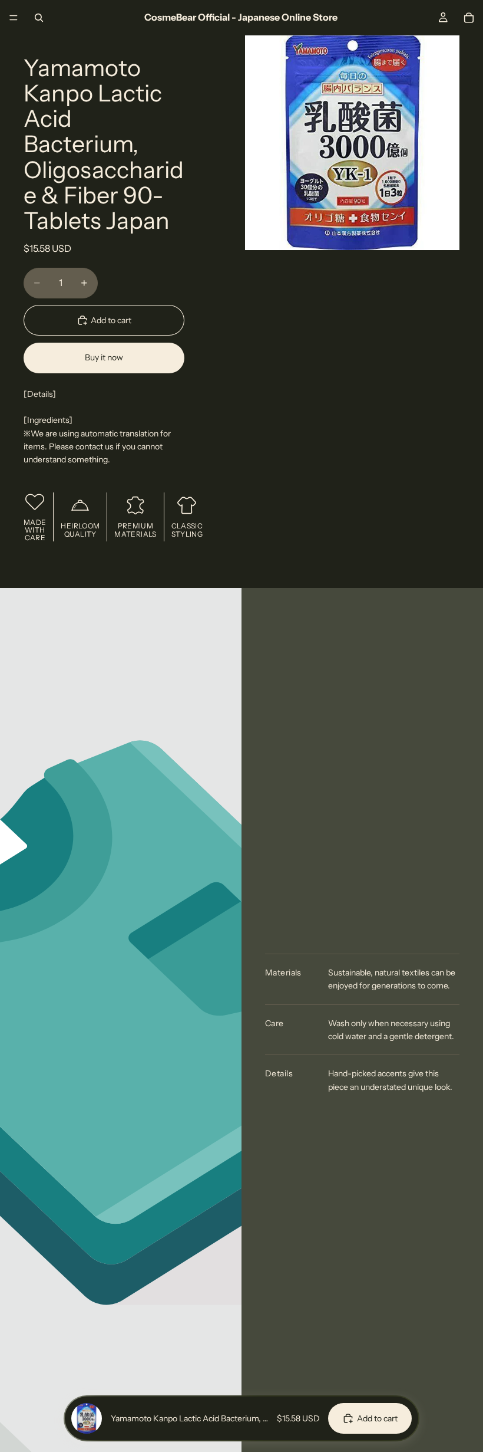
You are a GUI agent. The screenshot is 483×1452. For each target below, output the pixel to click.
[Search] (39, 18)
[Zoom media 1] (352, 142)
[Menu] (13, 17)
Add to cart (111, 320)
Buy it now (104, 357)
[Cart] (469, 18)
